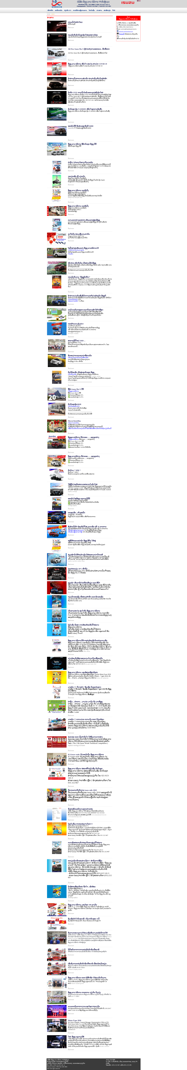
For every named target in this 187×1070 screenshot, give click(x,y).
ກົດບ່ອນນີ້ (121, 34)
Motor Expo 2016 (74, 1020)
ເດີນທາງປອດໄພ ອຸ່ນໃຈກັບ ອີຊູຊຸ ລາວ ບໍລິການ (84, 611)
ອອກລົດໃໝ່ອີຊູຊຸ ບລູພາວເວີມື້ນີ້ (79, 499)
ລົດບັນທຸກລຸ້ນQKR (74, 404)
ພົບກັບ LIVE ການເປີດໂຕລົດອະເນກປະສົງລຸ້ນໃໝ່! (85, 93)
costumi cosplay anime (75, 969)
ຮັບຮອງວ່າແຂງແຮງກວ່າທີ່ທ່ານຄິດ (80, 356)
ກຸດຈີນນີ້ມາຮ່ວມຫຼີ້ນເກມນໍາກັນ (79, 234)
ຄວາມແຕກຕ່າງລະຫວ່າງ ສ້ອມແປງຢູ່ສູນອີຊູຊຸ (84, 220)
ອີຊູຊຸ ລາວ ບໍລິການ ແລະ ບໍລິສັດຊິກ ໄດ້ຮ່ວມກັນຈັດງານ (87, 978)
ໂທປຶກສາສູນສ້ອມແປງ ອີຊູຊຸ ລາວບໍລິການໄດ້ (83, 248)
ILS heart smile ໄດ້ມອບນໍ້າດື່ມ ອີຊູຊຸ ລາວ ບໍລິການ (86, 755)
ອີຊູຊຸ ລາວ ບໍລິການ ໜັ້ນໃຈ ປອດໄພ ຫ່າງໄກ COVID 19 (87, 64)
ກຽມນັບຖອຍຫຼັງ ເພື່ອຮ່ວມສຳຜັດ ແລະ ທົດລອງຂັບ (85, 597)
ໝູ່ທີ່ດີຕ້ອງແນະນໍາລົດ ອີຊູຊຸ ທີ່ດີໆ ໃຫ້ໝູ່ (82, 541)
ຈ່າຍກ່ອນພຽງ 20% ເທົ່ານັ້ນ (77, 569)
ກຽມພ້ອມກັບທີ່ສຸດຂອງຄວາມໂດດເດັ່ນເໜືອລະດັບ (85, 658)
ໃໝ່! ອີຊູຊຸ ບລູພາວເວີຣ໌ (76, 1037)
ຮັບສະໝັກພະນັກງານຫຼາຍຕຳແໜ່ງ (80, 809)
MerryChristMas (74, 421)
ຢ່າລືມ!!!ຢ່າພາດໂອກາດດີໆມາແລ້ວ (80, 162)
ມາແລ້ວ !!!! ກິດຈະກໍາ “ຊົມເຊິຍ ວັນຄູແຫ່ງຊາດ (84, 687)
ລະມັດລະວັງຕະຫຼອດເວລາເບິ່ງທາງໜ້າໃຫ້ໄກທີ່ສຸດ (85, 310)
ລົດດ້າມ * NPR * (74, 470)
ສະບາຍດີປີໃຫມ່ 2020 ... (76, 341)
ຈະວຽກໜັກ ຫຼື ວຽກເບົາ (76, 176)
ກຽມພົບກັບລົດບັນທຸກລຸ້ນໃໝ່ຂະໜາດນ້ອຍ (83, 35)
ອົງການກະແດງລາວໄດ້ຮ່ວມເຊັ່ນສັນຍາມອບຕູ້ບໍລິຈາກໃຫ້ (88, 933)
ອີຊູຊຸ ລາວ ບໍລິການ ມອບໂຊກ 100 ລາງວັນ (82, 905)
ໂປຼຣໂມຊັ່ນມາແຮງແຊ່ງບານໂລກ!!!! (80, 824)
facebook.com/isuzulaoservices (126, 31)
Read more (71, 27)
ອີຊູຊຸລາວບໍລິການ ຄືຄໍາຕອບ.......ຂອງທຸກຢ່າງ (83, 437)
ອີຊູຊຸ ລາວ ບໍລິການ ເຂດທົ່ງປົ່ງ (78, 190)
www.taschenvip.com (74, 816)
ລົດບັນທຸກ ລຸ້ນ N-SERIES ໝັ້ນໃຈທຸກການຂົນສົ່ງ (85, 109)
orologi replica (72, 505)
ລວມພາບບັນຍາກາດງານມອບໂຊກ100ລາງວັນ (84, 1006)
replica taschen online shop (76, 561)
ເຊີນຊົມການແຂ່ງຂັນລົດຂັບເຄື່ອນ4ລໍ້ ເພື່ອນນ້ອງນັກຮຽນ (87, 964)
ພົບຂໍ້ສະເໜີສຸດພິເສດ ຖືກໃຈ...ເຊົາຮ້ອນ (82, 887)
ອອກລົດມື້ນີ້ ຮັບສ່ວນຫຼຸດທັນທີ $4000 (80, 126)
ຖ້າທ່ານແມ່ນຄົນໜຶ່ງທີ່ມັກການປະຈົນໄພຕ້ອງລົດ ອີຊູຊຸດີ (87, 296)
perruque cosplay (73, 333)
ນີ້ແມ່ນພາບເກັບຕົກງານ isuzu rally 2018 (82, 790)
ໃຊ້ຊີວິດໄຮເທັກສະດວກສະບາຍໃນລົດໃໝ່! (83, 484)
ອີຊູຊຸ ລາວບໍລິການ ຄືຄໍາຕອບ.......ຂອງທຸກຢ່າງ (84, 456)
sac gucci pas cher (90, 664)
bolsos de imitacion (102, 678)
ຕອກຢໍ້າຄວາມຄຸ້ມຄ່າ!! (76, 324)
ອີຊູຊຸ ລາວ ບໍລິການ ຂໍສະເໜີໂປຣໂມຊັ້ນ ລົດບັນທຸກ (85, 769)
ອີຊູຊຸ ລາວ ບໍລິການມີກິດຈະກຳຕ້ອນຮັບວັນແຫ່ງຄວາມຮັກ (87, 641)
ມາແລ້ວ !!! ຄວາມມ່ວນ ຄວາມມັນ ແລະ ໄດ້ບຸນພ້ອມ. (86, 719)
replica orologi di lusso (76, 745)
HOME (48, 14)
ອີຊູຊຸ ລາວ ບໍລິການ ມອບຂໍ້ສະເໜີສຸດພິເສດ (83, 672)
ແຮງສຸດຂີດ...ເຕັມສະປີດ (76, 513)
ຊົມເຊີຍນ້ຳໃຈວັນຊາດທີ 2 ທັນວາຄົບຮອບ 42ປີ (83, 919)
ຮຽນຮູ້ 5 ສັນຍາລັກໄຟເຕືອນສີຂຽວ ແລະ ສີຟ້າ (84, 583)
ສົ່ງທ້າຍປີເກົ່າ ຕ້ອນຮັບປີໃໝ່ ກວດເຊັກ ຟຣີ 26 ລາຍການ (87, 527)
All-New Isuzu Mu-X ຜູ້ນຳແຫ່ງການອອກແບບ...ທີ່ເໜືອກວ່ (88, 49)
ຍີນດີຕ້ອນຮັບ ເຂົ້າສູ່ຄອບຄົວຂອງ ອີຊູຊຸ (81, 372)
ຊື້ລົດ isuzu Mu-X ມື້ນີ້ (76, 389)
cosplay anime (96, 376)
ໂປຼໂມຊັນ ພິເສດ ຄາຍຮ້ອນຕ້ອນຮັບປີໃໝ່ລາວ (83, 625)
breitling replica (73, 897)
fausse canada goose (77, 983)
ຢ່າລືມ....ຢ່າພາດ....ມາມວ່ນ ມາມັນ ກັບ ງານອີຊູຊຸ (85, 702)
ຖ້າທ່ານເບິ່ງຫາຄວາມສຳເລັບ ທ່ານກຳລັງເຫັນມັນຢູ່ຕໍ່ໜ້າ (87, 78)
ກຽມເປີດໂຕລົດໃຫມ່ (75, 22)
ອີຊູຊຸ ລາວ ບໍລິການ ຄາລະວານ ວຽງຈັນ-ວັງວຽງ (84, 992)
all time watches (104, 1046)
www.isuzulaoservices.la (98, 815)
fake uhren (87, 651)
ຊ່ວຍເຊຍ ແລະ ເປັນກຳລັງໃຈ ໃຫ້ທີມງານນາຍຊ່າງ (85, 737)
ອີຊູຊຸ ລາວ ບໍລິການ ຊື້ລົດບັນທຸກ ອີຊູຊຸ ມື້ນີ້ (82, 144)
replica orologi (72, 491)
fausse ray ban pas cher (75, 197)
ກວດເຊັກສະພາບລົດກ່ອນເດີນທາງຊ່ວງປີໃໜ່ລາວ (85, 843)
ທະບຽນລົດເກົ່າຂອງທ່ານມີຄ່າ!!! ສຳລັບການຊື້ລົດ (85, 861)
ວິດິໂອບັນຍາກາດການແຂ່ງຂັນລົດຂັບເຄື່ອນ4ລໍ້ (83, 950)
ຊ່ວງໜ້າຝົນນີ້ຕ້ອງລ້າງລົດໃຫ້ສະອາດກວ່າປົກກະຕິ (85, 555)
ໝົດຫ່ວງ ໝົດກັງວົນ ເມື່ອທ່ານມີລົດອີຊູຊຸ (82, 263)
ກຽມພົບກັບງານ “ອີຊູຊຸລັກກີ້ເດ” (79, 277)
